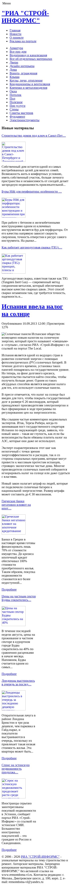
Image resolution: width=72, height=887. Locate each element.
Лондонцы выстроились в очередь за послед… (18, 682)
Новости (15, 34)
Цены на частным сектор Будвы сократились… (19, 598)
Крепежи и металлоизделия (28, 87)
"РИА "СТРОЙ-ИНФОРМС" (25, 16)
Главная (15, 30)
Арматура (16, 48)
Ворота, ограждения (23, 73)
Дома (13, 69)
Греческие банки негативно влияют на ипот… (16, 504)
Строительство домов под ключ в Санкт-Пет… (34, 135)
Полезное (16, 102)
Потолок (15, 95)
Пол (12, 98)
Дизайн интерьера (22, 66)
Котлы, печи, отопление (26, 80)
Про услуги (17, 105)
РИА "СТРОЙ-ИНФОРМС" (40, 856)
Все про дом (18, 51)
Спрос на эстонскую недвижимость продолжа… (16, 768)
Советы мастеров (21, 113)
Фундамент (17, 116)
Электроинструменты (24, 120)
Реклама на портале (23, 41)
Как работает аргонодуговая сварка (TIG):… (32, 247)
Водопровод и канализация (28, 55)
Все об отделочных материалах (31, 59)
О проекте (17, 37)
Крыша (14, 77)
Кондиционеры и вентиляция (30, 84)
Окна (13, 91)
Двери (14, 62)
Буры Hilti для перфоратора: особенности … (32, 191)
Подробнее (9, 589)
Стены (14, 109)
